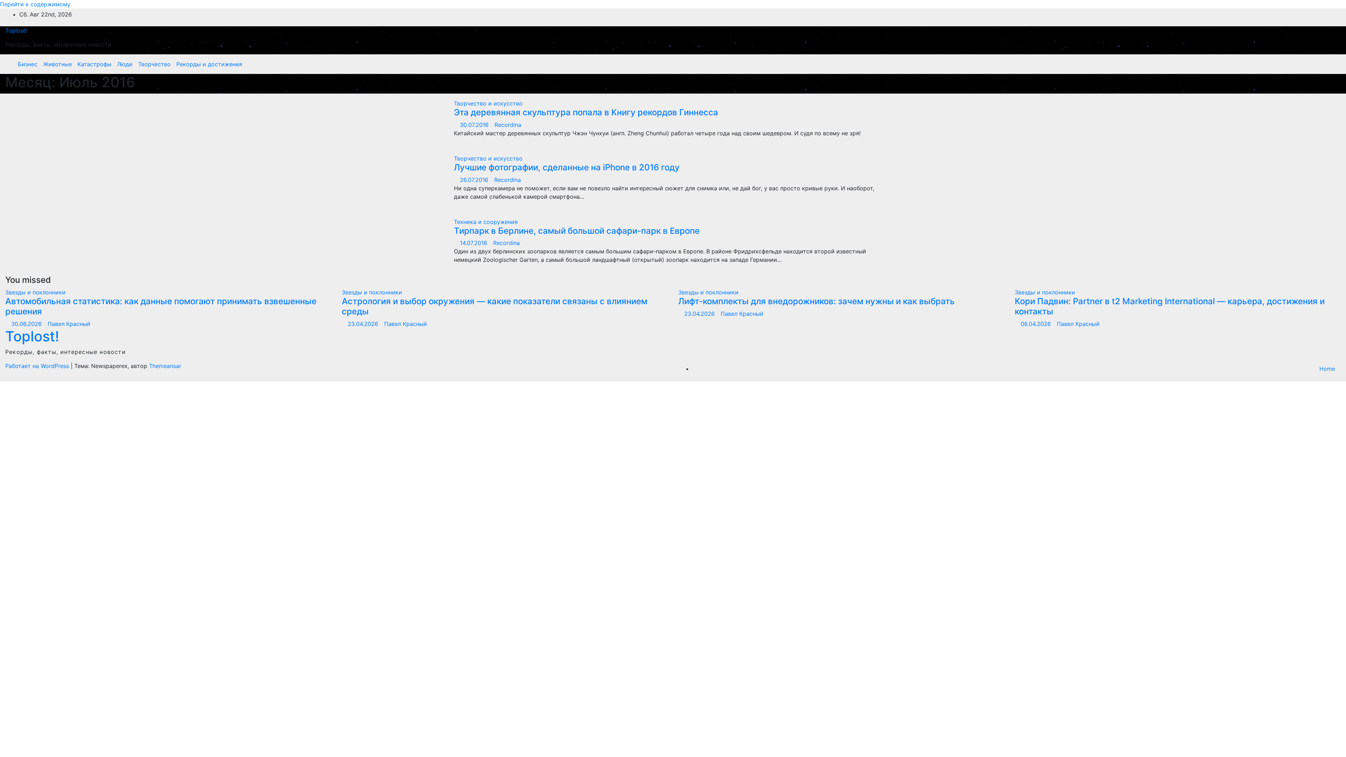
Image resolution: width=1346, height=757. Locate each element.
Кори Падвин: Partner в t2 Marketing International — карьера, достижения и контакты (1170, 306)
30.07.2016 (475, 124)
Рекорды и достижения (209, 64)
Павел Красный (69, 323)
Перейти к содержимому (35, 4)
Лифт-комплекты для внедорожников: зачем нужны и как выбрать (816, 301)
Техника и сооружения (486, 221)
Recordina (508, 124)
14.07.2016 (474, 242)
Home (1327, 368)
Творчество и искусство (488, 103)
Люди (124, 64)
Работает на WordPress (38, 365)
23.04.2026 (364, 323)
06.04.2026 (1037, 323)
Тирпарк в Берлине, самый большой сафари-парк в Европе (577, 231)
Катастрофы (94, 64)
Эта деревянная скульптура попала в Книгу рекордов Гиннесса (586, 112)
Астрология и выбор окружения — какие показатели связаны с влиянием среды (494, 306)
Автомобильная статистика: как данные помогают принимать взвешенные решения (161, 306)
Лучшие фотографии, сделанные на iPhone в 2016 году (567, 167)
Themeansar (165, 365)
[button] (1320, 64)
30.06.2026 (27, 323)
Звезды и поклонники (35, 292)
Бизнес (28, 64)
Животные (57, 64)
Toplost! (16, 30)
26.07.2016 (475, 179)
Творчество (154, 64)
